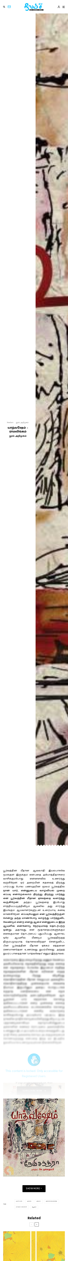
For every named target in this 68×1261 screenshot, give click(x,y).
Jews (29, 1201)
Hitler (19, 1201)
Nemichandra (51, 1201)
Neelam (10, 422)
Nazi (39, 1201)
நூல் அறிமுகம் (22, 422)
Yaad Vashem (22, 1207)
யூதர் (34, 1207)
